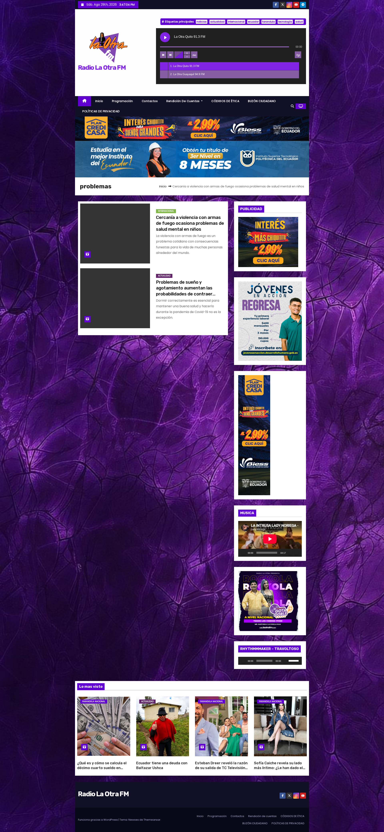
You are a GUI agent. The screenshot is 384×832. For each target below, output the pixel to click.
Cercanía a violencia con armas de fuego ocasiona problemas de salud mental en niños (190, 223)
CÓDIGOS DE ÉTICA (225, 101)
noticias (202, 21)
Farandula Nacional (93, 701)
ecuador (253, 21)
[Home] (84, 101)
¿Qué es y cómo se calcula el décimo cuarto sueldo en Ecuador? (102, 768)
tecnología (285, 21)
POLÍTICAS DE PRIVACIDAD (101, 111)
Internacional (166, 211)
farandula (268, 21)
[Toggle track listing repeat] (194, 54)
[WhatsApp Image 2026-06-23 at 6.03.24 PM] (192, 159)
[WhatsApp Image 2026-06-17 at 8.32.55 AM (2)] (254, 435)
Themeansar (152, 820)
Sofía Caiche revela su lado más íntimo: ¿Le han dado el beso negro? (278, 768)
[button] (292, 106)
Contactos (150, 101)
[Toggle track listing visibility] (298, 54)
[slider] (294, 660)
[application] (270, 539)
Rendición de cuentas (183, 101)
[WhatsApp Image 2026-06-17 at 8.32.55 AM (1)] (192, 128)
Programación (122, 101)
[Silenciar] (290, 553)
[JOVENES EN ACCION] (270, 321)
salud (299, 21)
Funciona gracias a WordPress (98, 820)
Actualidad (164, 275)
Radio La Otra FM (102, 67)
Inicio (99, 101)
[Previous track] (163, 54)
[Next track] (170, 54)
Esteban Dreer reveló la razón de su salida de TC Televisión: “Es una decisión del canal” (221, 768)
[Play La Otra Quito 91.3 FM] (165, 37)
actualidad (217, 21)
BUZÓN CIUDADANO (262, 101)
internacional (236, 21)
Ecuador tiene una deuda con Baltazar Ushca (161, 765)
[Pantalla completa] (297, 553)
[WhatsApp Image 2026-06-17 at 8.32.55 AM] (268, 242)
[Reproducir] (243, 553)
